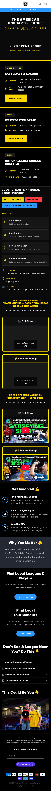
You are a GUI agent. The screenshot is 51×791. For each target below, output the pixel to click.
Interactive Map (25, 597)
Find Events (25, 634)
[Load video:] (25, 714)
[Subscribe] (41, 756)
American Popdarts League (24, 783)
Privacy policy (29, 786)
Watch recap (16, 138)
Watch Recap (16, 98)
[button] (4, 4)
